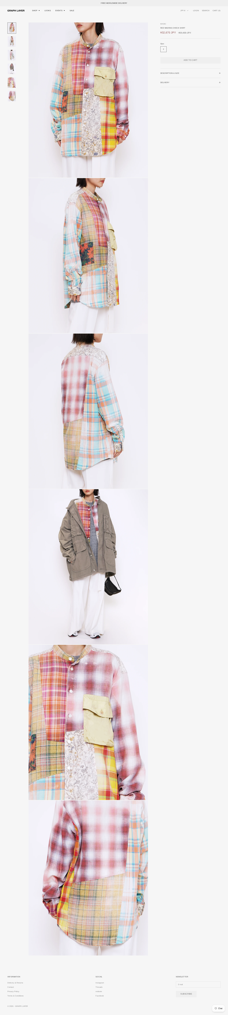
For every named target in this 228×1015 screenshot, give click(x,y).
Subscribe (186, 994)
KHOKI (163, 24)
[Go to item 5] (11, 82)
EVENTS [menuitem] (59, 10)
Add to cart (190, 60)
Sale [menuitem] (72, 10)
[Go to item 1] (11, 28)
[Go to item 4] (11, 68)
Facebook (100, 996)
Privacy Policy (13, 991)
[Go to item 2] (11, 41)
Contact (10, 987)
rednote (99, 991)
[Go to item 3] (11, 55)
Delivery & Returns (15, 983)
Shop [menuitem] (34, 10)
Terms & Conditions (15, 996)
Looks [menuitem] (48, 10)
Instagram (100, 983)
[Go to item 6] (11, 96)
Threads (99, 987)
